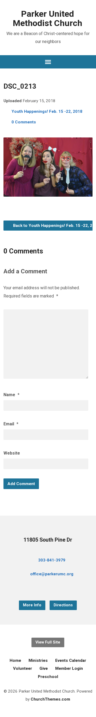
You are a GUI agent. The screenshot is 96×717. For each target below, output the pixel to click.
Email (10, 423)
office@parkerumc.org (51, 574)
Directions (63, 605)
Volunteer (22, 668)
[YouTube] (48, 588)
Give (43, 668)
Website (11, 453)
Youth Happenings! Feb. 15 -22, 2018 (46, 111)
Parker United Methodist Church (47, 18)
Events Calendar (70, 660)
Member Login (69, 668)
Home (15, 660)
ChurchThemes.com (50, 699)
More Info (32, 605)
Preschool (48, 676)
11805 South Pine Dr (47, 540)
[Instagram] (56, 588)
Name (11, 394)
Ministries (38, 660)
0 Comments (23, 122)
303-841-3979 (51, 560)
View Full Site (47, 642)
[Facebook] (39, 588)
